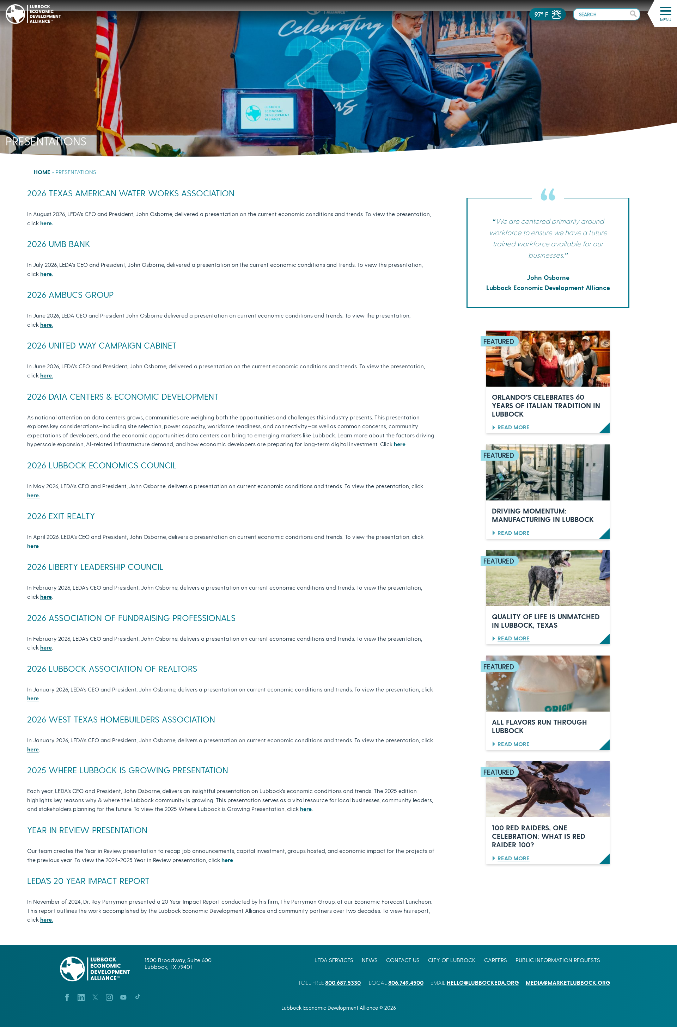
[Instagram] (109, 996)
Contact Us (403, 960)
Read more (514, 427)
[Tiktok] (137, 996)
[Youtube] (123, 996)
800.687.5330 (343, 982)
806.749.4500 (405, 982)
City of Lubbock (452, 960)
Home (42, 171)
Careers (495, 960)
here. (46, 223)
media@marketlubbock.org (568, 982)
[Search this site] (606, 14)
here (399, 444)
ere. (48, 273)
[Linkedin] (81, 996)
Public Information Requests (558, 960)
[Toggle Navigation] (665, 11)
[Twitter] (95, 996)
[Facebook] (67, 996)
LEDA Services (334, 960)
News (370, 960)
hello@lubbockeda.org (483, 982)
